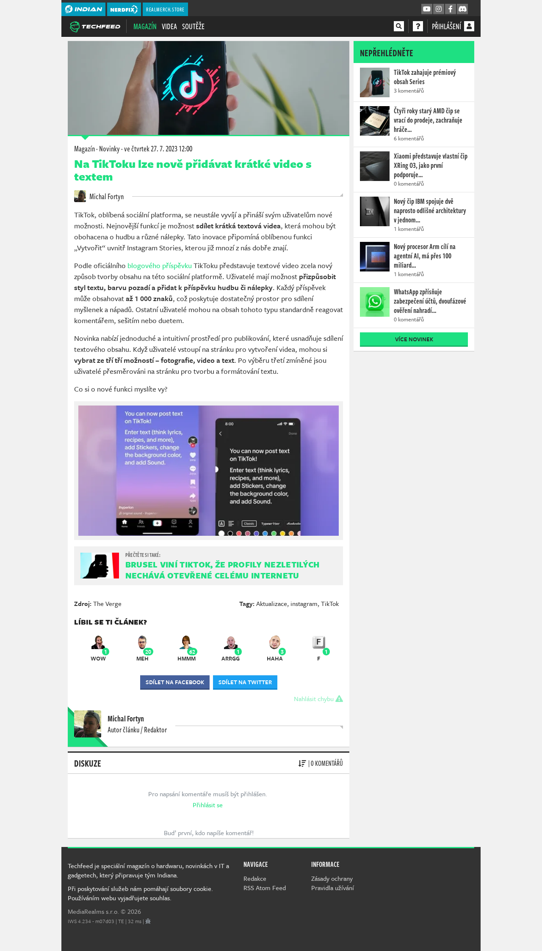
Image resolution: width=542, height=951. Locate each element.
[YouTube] (426, 9)
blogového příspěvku (160, 265)
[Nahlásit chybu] (148, 921)
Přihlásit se (208, 804)
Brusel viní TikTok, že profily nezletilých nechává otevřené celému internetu (222, 570)
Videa (169, 26)
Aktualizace (271, 603)
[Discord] (462, 9)
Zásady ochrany (332, 878)
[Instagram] (438, 9)
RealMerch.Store (165, 9)
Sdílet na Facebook (175, 682)
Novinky (109, 148)
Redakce (254, 878)
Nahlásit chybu (314, 698)
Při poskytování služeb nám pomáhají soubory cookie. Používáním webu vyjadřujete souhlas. (140, 893)
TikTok (330, 603)
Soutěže (193, 26)
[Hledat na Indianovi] (399, 26)
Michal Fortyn (106, 196)
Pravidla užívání (332, 887)
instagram (304, 603)
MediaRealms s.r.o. (93, 911)
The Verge (107, 603)
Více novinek (414, 339)
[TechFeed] (95, 25)
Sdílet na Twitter (245, 682)
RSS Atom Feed (264, 887)
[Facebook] (450, 9)
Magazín (145, 26)
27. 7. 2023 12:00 (158, 148)
